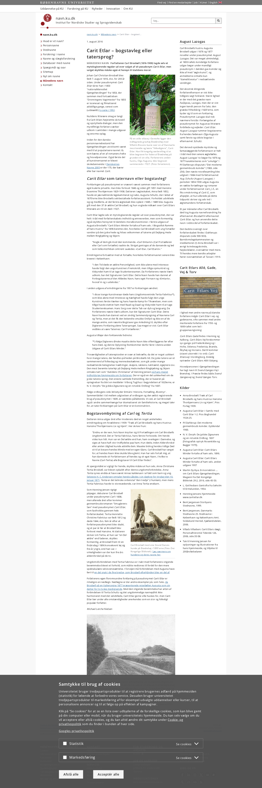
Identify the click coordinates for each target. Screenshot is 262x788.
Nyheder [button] (97, 8)
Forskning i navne (54, 54)
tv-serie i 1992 (107, 110)
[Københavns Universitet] (46, 21)
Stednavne (49, 49)
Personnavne (51, 45)
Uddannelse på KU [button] (52, 8)
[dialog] (131, 731)
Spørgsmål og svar (54, 67)
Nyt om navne (51, 76)
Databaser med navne (56, 63)
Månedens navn (53, 80)
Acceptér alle (108, 774)
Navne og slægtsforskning (59, 58)
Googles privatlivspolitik (76, 731)
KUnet (203, 2)
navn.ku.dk (50, 34)
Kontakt (47, 85)
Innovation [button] (113, 8)
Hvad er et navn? (53, 41)
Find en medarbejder (180, 2)
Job (196, 2)
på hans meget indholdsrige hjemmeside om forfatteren (127, 373)
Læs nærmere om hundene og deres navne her (151, 553)
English (213, 2)
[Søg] (218, 21)
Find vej (161, 2)
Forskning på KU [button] (77, 8)
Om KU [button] (128, 8)
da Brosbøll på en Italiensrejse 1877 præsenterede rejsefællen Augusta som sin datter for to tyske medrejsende (128, 585)
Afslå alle (71, 774)
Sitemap (48, 71)
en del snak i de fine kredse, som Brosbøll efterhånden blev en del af (131, 572)
